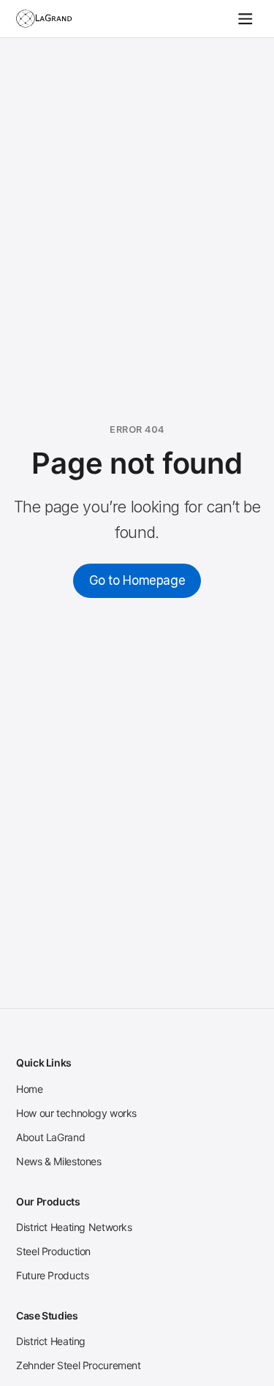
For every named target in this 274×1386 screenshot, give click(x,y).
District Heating (50, 1341)
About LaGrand (50, 1137)
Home (29, 1089)
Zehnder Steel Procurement (78, 1365)
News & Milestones (59, 1161)
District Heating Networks (74, 1227)
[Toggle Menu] (245, 19)
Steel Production (53, 1251)
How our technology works (76, 1113)
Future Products (52, 1275)
